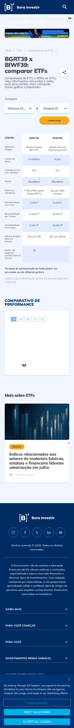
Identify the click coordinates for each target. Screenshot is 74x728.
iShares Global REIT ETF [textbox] (17, 108)
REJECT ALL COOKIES (37, 712)
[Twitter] (37, 532)
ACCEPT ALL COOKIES (37, 721)
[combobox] (19, 108)
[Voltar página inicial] (22, 7)
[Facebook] (25, 532)
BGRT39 (34, 138)
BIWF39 (57, 138)
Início (8, 50)
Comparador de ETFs (40, 50)
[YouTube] (61, 532)
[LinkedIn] (49, 532)
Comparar (54, 120)
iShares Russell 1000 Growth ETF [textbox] (52, 108)
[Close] (69, 679)
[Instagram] (13, 532)
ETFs (19, 50)
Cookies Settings (37, 702)
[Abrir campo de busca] (65, 7)
